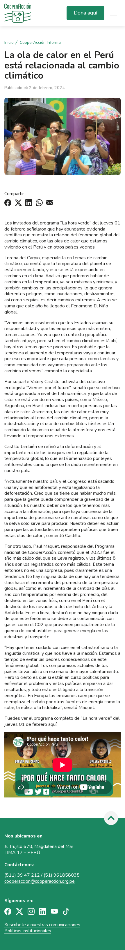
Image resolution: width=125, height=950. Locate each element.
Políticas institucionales (27, 931)
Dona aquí (85, 12)
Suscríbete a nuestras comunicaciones (42, 925)
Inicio (9, 42)
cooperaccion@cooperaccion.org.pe (39, 881)
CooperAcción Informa (40, 42)
